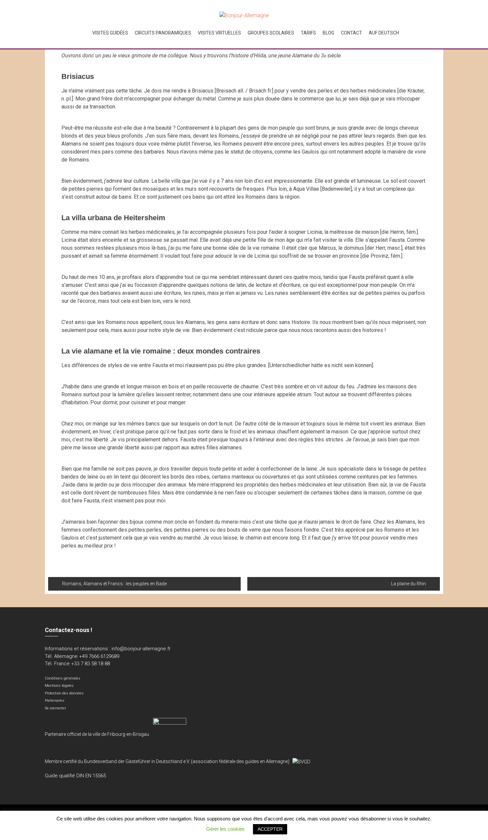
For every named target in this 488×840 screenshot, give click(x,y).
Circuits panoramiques (163, 32)
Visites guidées (110, 32)
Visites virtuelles (219, 32)
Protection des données (64, 693)
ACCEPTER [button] (270, 829)
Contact (351, 32)
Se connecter (55, 708)
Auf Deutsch (384, 32)
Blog (328, 32)
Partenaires (54, 700)
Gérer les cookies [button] (225, 829)
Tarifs (308, 32)
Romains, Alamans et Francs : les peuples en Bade (114, 583)
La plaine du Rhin (408, 583)
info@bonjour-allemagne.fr (141, 649)
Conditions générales (62, 678)
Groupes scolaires (271, 32)
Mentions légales (59, 685)
